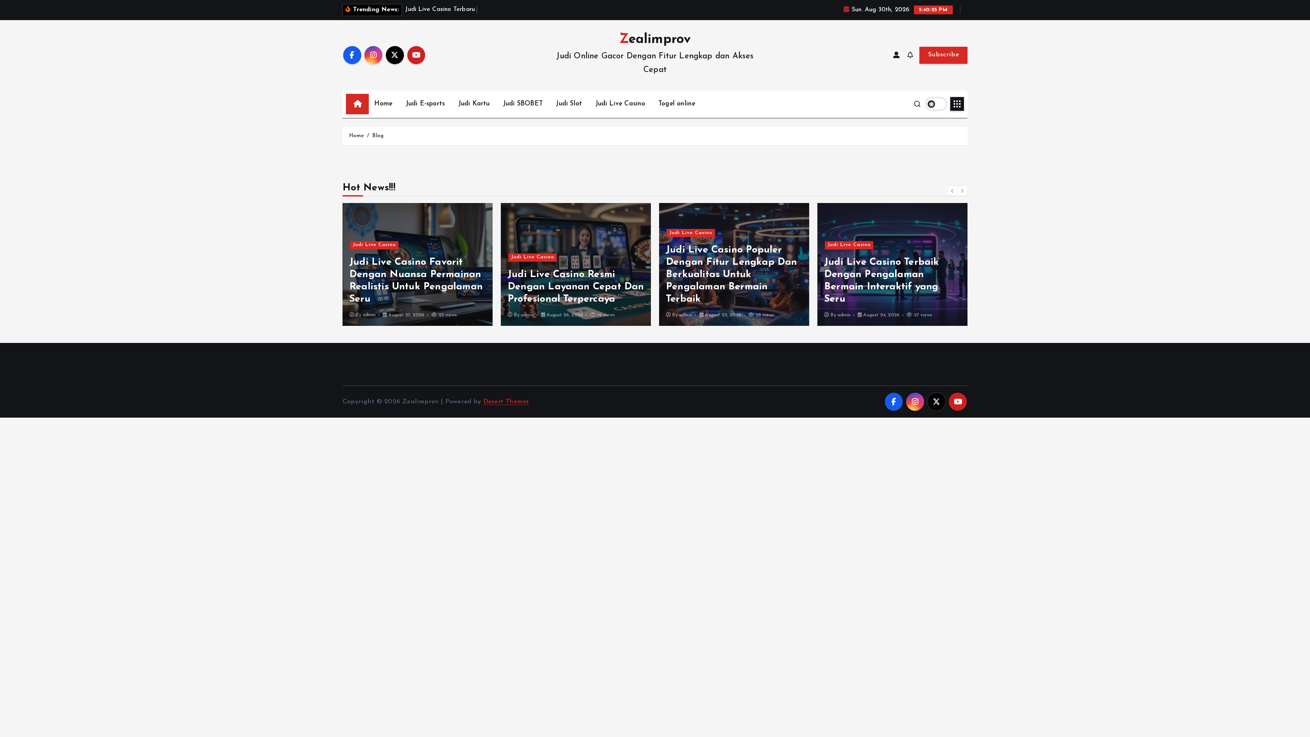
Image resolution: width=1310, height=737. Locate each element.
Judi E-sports (425, 104)
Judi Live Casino (620, 104)
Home (383, 104)
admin (369, 315)
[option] (418, 264)
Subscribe (943, 55)
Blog (377, 136)
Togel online (676, 104)
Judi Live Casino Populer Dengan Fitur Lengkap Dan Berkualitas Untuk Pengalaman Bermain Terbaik (731, 274)
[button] (952, 191)
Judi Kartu (474, 104)
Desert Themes (506, 402)
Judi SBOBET (523, 104)
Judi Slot (569, 104)
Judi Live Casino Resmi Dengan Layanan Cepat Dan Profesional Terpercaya (576, 287)
